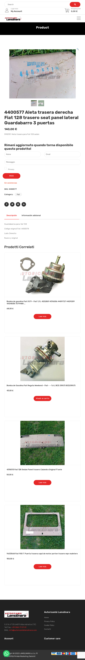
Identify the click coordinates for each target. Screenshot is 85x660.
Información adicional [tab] (31, 215)
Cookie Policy (49, 625)
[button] (78, 49)
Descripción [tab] (12, 215)
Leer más (42, 316)
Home (46, 618)
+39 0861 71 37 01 (19, 627)
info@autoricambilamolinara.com (23, 630)
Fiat (18, 194)
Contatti (47, 629)
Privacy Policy (49, 621)
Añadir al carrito (42, 398)
